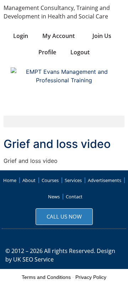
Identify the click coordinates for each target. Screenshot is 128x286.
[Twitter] (64, 236)
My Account (58, 36)
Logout (80, 52)
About (29, 180)
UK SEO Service (33, 259)
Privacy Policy (90, 277)
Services (73, 180)
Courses (50, 180)
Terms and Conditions (46, 277)
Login (20, 36)
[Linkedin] (76, 236)
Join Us (101, 36)
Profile (47, 52)
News (54, 196)
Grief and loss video (57, 144)
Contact (74, 196)
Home (9, 180)
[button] (64, 121)
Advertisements (104, 180)
